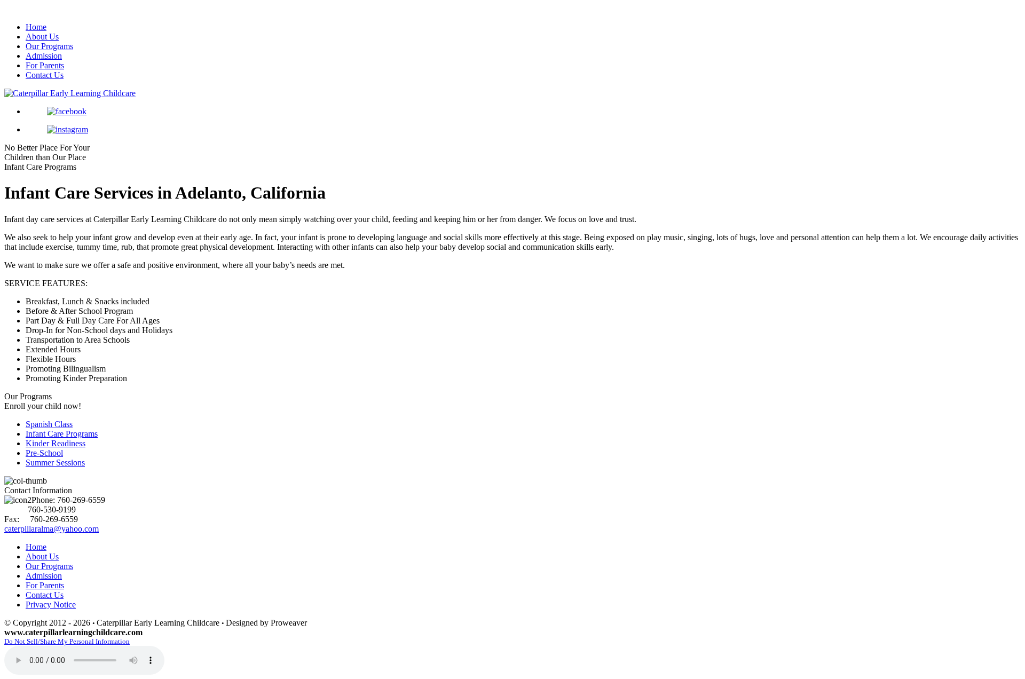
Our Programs (49, 46)
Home (36, 26)
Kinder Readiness (55, 443)
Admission (44, 55)
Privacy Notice (51, 604)
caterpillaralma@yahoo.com (51, 528)
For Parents (45, 65)
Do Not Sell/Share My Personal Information (67, 641)
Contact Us (45, 75)
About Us (42, 36)
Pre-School (44, 452)
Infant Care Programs (62, 433)
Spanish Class (49, 424)
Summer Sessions (55, 462)
